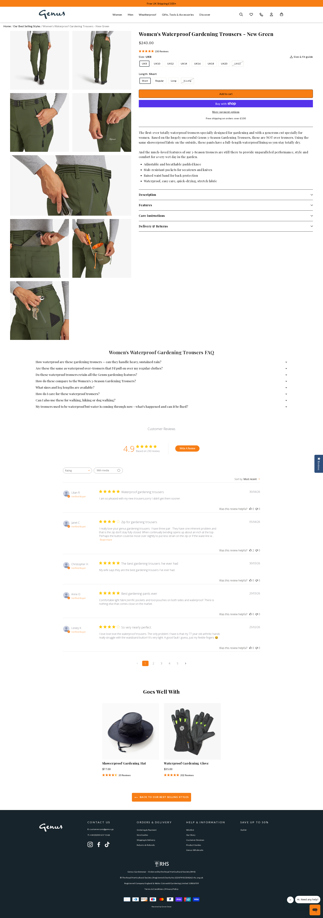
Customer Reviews (195, 840)
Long (173, 80)
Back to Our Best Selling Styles (164, 797)
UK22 (238, 63)
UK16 (197, 63)
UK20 (224, 63)
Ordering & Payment (146, 830)
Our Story (190, 835)
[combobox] (77, 470)
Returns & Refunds (146, 845)
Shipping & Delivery (146, 840)
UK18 (211, 63)
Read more (106, 539)
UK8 (144, 63)
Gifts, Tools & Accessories (178, 14)
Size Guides (142, 835)
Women (117, 14)
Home (7, 26)
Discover (204, 14)
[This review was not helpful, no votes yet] (256, 509)
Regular (159, 80)
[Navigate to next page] (186, 663)
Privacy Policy (171, 889)
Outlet (243, 830)
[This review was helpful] (250, 550)
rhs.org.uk (198, 877)
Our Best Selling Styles (27, 26)
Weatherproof (147, 14)
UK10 (157, 63)
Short (145, 80)
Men (130, 14)
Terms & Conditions (154, 889)
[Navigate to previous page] (137, 663)
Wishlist (190, 830)
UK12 (170, 63)
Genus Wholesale (194, 850)
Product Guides (193, 845)
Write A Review (187, 448)
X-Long (187, 80)
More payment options (226, 112)
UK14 (184, 63)
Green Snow (167, 907)
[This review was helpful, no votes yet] (250, 509)
